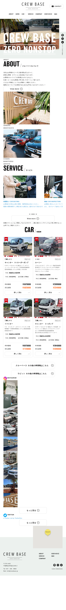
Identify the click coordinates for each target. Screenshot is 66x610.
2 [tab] (31, 214)
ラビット (27, 259)
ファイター (9, 324)
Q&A (55, 14)
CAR (23, 14)
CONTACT (58, 6)
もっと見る (31, 510)
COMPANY (39, 14)
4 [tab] (34, 214)
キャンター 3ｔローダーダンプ (16, 262)
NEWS (18, 14)
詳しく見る (18, 292)
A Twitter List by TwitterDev (12, 518)
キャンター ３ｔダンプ (44, 324)
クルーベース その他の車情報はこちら (32, 365)
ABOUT (11, 14)
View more (14, 89)
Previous (2, 194)
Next (64, 194)
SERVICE (30, 14)
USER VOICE (48, 14)
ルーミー (38, 262)
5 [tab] (36, 214)
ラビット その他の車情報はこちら (32, 374)
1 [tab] (29, 214)
